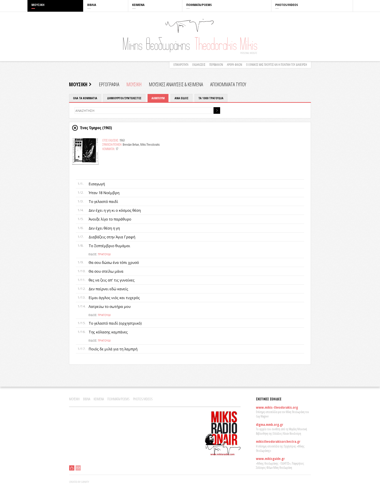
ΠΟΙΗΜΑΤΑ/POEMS (199, 4)
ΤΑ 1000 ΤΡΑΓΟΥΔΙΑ (210, 98)
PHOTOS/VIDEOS (286, 4)
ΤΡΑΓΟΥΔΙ (104, 254)
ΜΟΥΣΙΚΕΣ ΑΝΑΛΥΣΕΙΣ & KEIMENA (176, 84)
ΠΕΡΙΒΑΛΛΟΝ (216, 65)
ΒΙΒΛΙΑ (91, 4)
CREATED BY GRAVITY (79, 482)
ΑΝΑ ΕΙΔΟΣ (181, 98)
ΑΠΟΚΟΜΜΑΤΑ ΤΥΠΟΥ (228, 84)
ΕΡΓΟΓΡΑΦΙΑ (109, 84)
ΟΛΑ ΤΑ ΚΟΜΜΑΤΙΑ (85, 98)
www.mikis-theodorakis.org (277, 407)
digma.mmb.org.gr (269, 424)
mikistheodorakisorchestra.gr (278, 441)
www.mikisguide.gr (270, 458)
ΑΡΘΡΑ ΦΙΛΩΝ (234, 65)
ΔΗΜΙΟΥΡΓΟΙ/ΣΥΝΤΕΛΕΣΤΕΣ (124, 98)
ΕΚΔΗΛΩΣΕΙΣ (198, 65)
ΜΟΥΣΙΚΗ (37, 4)
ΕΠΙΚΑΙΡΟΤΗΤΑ (181, 65)
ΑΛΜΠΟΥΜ (158, 98)
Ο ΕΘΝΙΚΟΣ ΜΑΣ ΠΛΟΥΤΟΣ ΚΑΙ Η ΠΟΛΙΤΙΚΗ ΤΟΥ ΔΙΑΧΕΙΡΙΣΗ (276, 65)
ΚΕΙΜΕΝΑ (138, 4)
